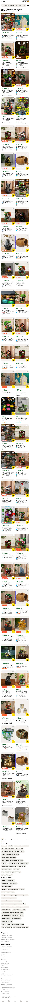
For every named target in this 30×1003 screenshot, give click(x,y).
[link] (4, 846)
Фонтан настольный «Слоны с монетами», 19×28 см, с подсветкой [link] (8, 473)
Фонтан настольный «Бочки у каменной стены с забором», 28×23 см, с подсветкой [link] (8, 720)
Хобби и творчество (5, 969)
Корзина (21, 1001)
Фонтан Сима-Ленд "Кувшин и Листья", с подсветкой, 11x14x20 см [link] (7, 229)
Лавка (9, 1001)
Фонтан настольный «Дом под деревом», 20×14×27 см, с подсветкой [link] (22, 201)
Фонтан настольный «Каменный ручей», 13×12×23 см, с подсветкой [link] (7, 692)
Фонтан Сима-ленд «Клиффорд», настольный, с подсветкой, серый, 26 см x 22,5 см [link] (22, 583)
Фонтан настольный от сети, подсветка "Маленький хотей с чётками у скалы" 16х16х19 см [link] (8, 256)
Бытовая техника (5, 956)
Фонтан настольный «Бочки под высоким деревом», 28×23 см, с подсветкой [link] (8, 637)
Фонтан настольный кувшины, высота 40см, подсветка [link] (7, 747)
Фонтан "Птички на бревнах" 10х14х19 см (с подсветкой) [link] (21, 473)
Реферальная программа (6, 946)
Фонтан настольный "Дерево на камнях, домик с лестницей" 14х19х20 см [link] (22, 311)
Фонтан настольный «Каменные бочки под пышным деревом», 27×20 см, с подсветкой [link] (7, 610)
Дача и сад (3, 971)
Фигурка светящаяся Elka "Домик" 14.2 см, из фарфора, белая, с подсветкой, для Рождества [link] (22, 501)
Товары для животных (6, 978)
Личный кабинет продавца (7, 935)
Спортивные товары (5, 977)
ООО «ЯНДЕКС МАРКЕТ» (10, 996)
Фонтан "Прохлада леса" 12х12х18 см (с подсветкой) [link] (22, 91)
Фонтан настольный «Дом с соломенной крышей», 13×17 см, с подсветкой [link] (8, 446)
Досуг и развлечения (6, 952)
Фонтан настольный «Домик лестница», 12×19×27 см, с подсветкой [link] (22, 339)
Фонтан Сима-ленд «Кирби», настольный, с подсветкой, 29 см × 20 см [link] (7, 201)
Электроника (4, 959)
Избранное (15, 1001)
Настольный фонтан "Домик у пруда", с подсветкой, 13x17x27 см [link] (8, 91)
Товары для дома (5, 963)
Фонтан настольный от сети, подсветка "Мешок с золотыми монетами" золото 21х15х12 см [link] (8, 774)
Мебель (3, 954)
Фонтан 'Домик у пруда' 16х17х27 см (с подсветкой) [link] (8, 339)
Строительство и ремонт (6, 980)
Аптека (2, 965)
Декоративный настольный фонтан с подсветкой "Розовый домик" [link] (8, 528)
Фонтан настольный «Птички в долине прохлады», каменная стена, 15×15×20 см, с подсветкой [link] (6, 583)
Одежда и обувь (4, 961)
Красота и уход (4, 967)
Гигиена (3, 958)
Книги (2, 973)
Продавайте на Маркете (6, 937)
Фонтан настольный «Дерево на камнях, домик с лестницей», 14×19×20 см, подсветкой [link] (22, 63)
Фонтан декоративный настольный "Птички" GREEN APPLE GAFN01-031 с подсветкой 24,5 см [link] (22, 802)
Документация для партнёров (7, 939)
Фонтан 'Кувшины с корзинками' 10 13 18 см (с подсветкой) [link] (21, 446)
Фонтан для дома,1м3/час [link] (21, 665)
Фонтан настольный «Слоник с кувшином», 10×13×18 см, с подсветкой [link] (7, 63)
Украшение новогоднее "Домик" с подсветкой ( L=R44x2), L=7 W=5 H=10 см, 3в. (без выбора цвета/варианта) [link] (22, 720)
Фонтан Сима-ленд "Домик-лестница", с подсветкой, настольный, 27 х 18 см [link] (22, 147)
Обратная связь (4, 989)
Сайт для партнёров (5, 941)
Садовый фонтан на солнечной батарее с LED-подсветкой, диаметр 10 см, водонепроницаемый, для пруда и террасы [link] (8, 311)
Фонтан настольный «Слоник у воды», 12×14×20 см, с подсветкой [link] (22, 528)
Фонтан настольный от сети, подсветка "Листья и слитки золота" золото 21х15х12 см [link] (22, 637)
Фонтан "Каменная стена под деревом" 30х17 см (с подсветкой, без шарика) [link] (21, 692)
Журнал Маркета (5, 993)
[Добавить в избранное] (13, 14)
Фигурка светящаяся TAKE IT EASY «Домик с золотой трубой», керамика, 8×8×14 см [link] (22, 35)
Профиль (27, 1001)
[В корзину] (13, 29)
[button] (28, 5)
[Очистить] (24, 5)
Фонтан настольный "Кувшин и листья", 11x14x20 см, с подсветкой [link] (21, 283)
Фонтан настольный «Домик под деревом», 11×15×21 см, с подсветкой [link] (8, 35)
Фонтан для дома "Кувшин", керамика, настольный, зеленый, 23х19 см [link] (22, 419)
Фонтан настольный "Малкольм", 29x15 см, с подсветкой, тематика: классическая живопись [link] (7, 392)
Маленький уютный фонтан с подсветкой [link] (22, 229)
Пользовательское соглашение (8, 987)
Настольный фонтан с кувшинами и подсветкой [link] (21, 365)
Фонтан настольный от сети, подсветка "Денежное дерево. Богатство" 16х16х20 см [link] (8, 283)
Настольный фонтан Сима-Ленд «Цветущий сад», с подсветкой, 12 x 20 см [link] (22, 555)
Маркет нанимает (5, 991)
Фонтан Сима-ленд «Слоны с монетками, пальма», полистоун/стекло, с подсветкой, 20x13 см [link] (8, 802)
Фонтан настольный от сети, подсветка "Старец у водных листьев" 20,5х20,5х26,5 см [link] (8, 174)
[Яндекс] (11, 998)
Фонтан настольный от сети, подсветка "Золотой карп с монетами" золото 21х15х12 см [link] (22, 829)
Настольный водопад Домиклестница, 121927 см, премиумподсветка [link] (8, 365)
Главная (3, 1001)
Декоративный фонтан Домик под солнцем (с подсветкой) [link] (7, 501)
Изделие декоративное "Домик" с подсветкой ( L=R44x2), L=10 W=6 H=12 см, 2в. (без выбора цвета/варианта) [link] (7, 829)
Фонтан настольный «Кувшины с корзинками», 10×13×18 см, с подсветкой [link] (7, 147)
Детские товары (4, 982)
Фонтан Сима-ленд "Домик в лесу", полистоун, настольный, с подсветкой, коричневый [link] (8, 119)
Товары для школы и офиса (7, 975)
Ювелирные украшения (6, 984)
